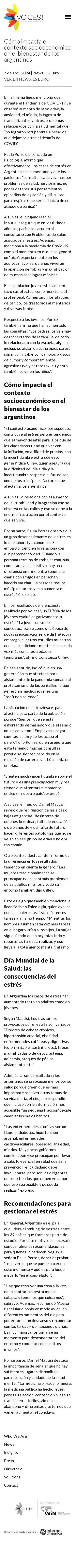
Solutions (12, 1477)
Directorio (13, 1469)
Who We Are (15, 1436)
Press (9, 1460)
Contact (11, 1485)
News (9, 1444)
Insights (11, 1452)
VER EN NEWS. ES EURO (26, 79)
